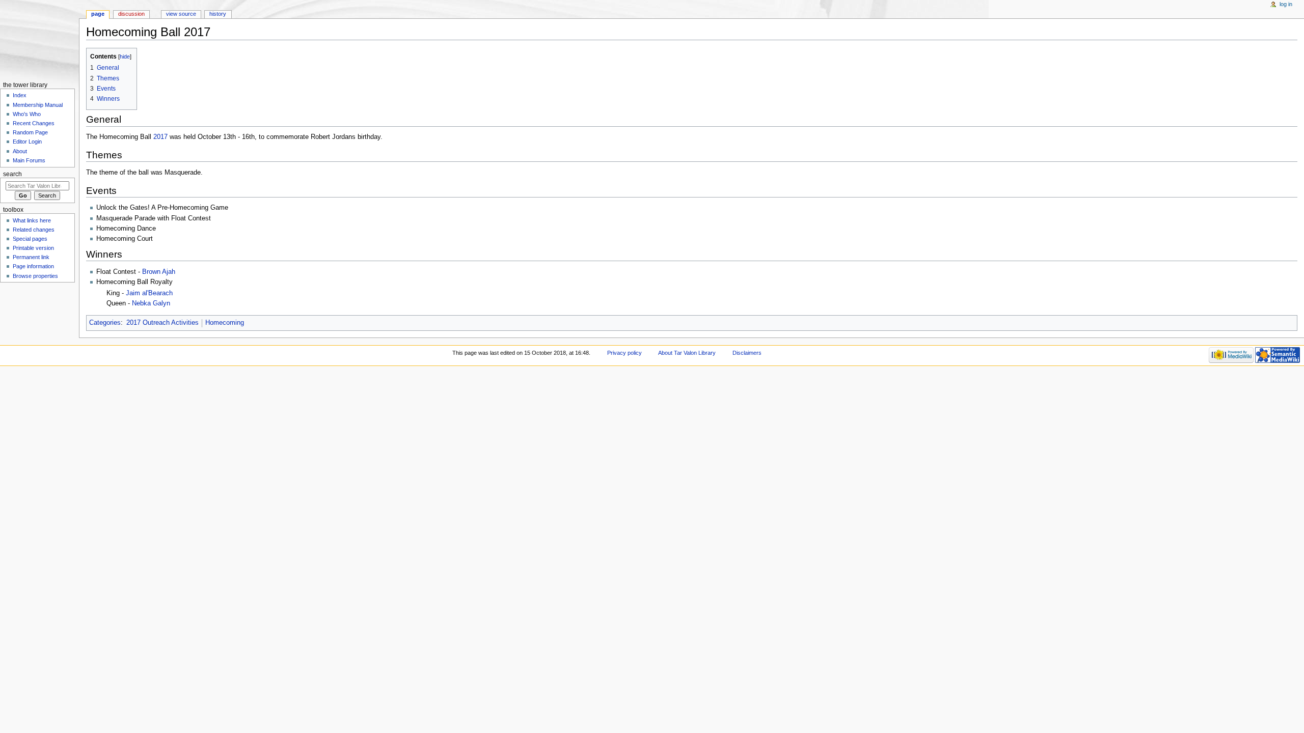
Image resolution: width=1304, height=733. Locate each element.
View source (181, 14)
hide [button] (125, 56)
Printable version (33, 248)
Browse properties (35, 276)
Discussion (131, 14)
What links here (32, 220)
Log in (1286, 4)
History (217, 14)
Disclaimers (747, 353)
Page (97, 14)
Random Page (30, 132)
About (20, 151)
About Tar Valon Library (687, 353)
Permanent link (31, 257)
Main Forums (29, 160)
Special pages (30, 239)
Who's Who (27, 114)
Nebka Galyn (151, 303)
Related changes (34, 230)
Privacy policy (624, 353)
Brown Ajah (158, 271)
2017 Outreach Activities (162, 322)
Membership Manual (38, 105)
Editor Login (27, 141)
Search (12, 174)
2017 (160, 136)
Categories (105, 322)
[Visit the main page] (39, 39)
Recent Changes (34, 123)
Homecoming (224, 322)
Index (19, 95)
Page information (33, 266)
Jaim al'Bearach (149, 293)
